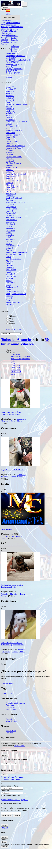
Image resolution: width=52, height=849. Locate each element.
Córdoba (10, 111)
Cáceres (9, 296)
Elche (9, 139)
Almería (9, 170)
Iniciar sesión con (12, 777)
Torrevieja (10, 278)
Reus (8, 272)
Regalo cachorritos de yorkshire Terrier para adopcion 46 (12, 586)
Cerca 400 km (16, 372)
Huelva (9, 211)
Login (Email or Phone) (10, 786)
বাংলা (12, 60)
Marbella (10, 235)
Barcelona (11, 89)
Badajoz (10, 215)
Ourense (10, 268)
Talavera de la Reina (14, 302)
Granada (10, 137)
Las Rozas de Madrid (15, 291)
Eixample (10, 120)
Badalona (10, 150)
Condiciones (10, 707)
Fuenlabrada (11, 167)
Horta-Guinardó (12, 187)
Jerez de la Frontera (14, 157)
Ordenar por (15, 354)
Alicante (10, 109)
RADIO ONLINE (9, 17)
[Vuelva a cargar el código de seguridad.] (2, 806)
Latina (9, 124)
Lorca (9, 298)
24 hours (12, 316)
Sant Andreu (11, 220)
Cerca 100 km (16, 365)
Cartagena (10, 154)
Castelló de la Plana (14, 180)
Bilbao (9, 107)
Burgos (9, 183)
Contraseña (5, 791)
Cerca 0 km (15, 363)
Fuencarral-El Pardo (14, 148)
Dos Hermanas (12, 246)
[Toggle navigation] (24, 4)
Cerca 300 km (16, 370)
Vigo (8, 115)
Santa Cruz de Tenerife (15, 146)
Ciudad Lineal (12, 141)
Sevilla (9, 93)
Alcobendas (11, 270)
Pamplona (10, 165)
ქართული (15, 72)
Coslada (9, 300)
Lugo (8, 285)
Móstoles (10, 161)
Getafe (9, 191)
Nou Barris (11, 194)
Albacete (10, 185)
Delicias (9, 265)
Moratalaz (10, 274)
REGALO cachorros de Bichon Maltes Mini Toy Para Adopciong (12, 644)
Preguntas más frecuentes (15, 703)
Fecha (13, 361)
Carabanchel (11, 126)
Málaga (10, 98)
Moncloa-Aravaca (13, 259)
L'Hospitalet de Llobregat (16, 122)
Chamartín (10, 231)
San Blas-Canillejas (14, 198)
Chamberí (10, 224)
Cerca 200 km (16, 367)
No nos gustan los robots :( (11, 804)
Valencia (10, 91)
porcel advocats (7, 693)
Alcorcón (10, 189)
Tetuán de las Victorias (15, 202)
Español (14, 42)
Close (4, 842)
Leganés (10, 172)
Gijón (9, 117)
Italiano (14, 51)
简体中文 (15, 62)
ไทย (13, 67)
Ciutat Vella (11, 276)
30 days (12, 323)
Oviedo (9, 144)
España (5, 828)
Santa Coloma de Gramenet (17, 252)
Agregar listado (12, 36)
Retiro (9, 244)
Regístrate (14, 29)
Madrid (10, 87)
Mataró (9, 248)
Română (14, 70)
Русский (14, 55)
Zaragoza (10, 96)
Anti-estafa (10, 705)
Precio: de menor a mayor (20, 356)
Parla (8, 263)
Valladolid (10, 113)
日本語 (14, 65)
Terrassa (10, 152)
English (14, 38)
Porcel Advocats (6, 529)
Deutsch (14, 49)
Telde (8, 281)
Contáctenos (10, 719)
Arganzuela (11, 213)
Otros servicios (17, 536)
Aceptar (4, 847)
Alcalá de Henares (13, 163)
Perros (13, 421)
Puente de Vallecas (14, 130)
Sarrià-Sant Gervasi (14, 217)
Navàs (20, 421)
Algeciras (10, 261)
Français (14, 40)
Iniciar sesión (16, 27)
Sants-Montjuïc (12, 176)
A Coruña (10, 128)
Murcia (10, 100)
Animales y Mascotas (9, 594)
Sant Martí (10, 133)
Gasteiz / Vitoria (13, 135)
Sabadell (10, 159)
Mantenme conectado (11, 795)
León (8, 237)
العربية (13, 45)
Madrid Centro (12, 209)
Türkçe (14, 53)
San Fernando (12, 287)
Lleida (9, 233)
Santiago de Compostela (16, 294)
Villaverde (10, 239)
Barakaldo (10, 283)
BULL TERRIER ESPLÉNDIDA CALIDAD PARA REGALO (12, 413)
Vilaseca (10, 305)
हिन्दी (13, 58)
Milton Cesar (19, 746)
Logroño (10, 204)
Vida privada (11, 709)
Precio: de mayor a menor (20, 359)
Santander (10, 178)
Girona (9, 289)
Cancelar (17, 815)
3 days (11, 319)
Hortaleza (10, 196)
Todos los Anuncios (14, 329)
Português (15, 47)
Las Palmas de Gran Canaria (17, 104)
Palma (9, 102)
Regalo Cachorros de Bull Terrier (12, 470)
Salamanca (10, 200)
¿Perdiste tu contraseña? (10, 800)
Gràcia (9, 250)
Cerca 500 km (16, 374)
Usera (9, 226)
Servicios (4, 536)
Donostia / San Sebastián (16, 174)
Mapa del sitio (11, 721)
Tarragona (10, 228)
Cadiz (9, 241)
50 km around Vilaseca (25, 341)
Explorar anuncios (13, 23)
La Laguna (11, 207)
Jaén (8, 257)
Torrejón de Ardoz (13, 254)
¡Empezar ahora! (7, 683)
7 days (11, 321)
